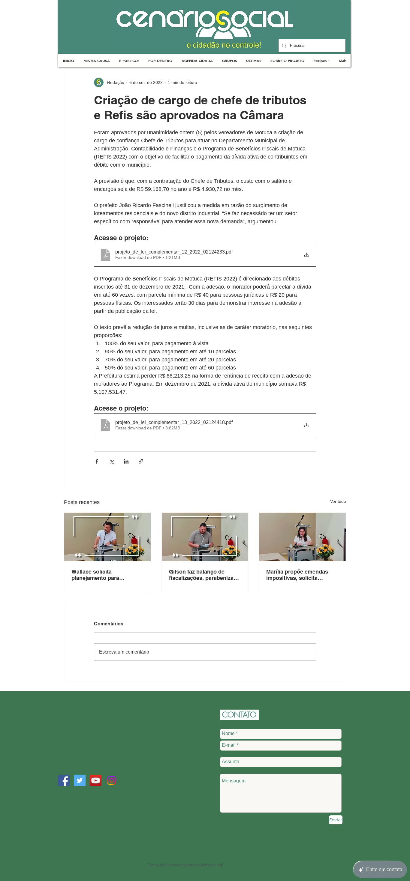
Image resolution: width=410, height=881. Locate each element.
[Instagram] (111, 780)
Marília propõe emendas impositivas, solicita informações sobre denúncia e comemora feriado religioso (297, 574)
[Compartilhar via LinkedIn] (126, 461)
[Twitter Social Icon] (80, 780)
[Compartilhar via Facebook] (97, 461)
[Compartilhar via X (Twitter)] (111, 461)
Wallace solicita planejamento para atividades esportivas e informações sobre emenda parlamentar (106, 574)
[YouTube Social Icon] (95, 780)
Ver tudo (338, 501)
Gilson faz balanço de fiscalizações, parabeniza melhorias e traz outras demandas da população (201, 574)
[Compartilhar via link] (141, 461)
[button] (96, 60)
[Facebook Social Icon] (64, 780)
